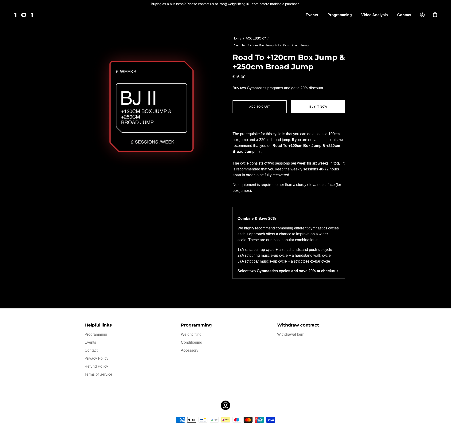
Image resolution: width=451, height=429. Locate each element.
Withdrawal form (290, 334)
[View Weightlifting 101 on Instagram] (225, 405)
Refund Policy (96, 366)
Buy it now (318, 106)
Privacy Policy (96, 358)
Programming (339, 15)
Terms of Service (98, 374)
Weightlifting (191, 334)
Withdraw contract (298, 325)
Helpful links (98, 325)
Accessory (189, 350)
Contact (404, 15)
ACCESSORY (256, 38)
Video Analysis (374, 15)
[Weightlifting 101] (23, 15)
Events (312, 15)
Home (237, 38)
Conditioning (191, 342)
